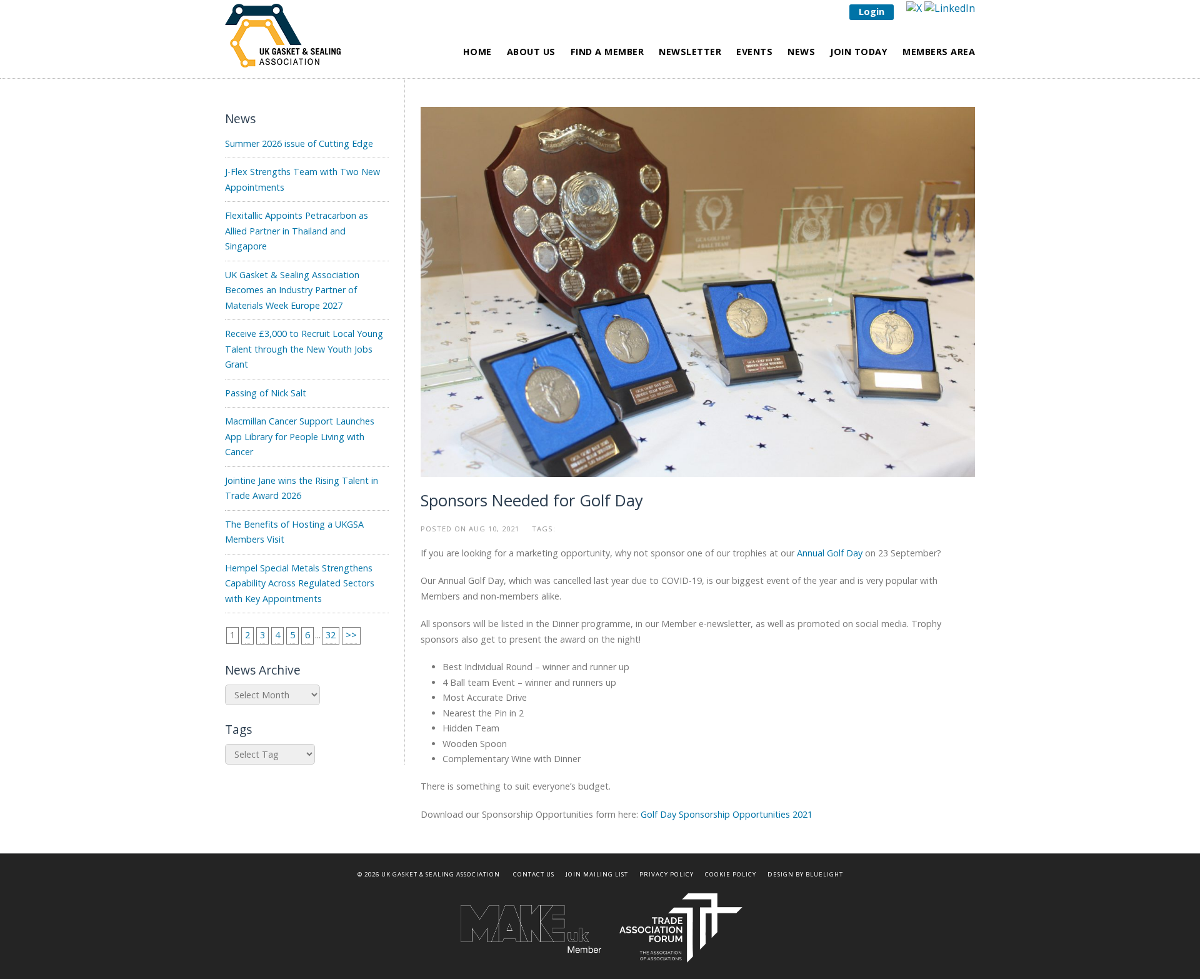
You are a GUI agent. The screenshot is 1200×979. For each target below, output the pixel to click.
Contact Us (533, 874)
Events (754, 52)
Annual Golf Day (829, 553)
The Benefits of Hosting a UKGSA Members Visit (294, 531)
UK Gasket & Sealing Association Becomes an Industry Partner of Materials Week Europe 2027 (292, 290)
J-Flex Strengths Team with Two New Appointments (302, 179)
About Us (531, 52)
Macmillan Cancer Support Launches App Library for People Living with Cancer (299, 436)
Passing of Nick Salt (265, 393)
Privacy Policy (666, 874)
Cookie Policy (730, 874)
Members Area (938, 52)
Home (477, 52)
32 (331, 635)
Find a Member (607, 52)
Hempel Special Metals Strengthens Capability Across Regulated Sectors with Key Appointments (299, 583)
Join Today (859, 52)
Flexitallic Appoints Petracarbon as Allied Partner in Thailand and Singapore (296, 230)
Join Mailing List (597, 874)
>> (351, 635)
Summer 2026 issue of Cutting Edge (299, 143)
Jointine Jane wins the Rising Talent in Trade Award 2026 (301, 487)
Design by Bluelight (805, 874)
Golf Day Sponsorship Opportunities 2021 (726, 814)
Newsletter (690, 52)
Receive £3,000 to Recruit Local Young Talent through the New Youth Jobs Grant (304, 349)
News (801, 52)
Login (871, 12)
